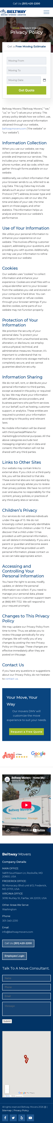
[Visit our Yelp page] (22, 1118)
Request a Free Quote (26, 731)
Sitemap (7, 1110)
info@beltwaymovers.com (17, 932)
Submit (7, 1021)
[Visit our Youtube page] (31, 1118)
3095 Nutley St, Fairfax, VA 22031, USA (24, 898)
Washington (9, 909)
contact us (11, 678)
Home (16, 28)
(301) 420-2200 (26, 3)
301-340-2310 (10, 920)
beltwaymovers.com (14, 128)
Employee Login (14, 956)
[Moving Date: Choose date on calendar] (44, 80)
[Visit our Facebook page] (5, 1118)
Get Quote (26, 90)
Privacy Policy (21, 1110)
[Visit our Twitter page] (14, 1118)
